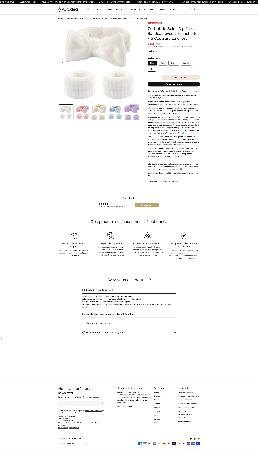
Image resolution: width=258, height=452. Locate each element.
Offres (156, 423)
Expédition (160, 47)
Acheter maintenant (174, 84)
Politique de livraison (186, 407)
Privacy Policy (63, 427)
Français (61, 438)
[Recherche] (190, 9)
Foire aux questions (185, 392)
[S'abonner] (102, 403)
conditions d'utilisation (93, 411)
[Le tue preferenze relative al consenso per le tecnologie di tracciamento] (2, 339)
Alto (151, 69)
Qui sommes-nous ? (125, 406)
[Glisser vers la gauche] (62, 62)
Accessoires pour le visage (76, 18)
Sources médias (184, 422)
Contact (181, 418)
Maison (60, 18)
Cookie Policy (74, 427)
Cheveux (157, 396)
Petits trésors (159, 407)
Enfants (157, 404)
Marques (157, 419)
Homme (157, 415)
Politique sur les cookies (187, 404)
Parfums (157, 400)
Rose (163, 63)
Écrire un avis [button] (146, 205)
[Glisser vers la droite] (134, 62)
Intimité (157, 411)
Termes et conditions (186, 400)
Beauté (156, 392)
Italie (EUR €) (77, 438)
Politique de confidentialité (188, 396)
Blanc (152, 63)
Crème (173, 63)
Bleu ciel (186, 63)
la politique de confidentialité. (69, 413)
